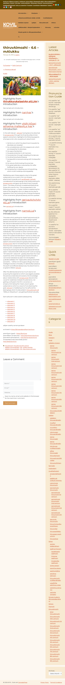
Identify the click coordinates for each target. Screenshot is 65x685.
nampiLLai (9, 206)
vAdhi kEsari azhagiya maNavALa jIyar (19, 125)
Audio (5, 73)
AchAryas (22, 1)
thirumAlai (53, 529)
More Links (52, 308)
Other (51, 541)
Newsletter (44, 5)
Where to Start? (14, 1)
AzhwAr (19, 133)
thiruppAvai (54, 539)
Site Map (17, 3)
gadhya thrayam (55, 549)
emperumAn (9, 135)
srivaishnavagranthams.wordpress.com (55, 272)
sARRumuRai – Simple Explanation (29, 27)
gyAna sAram (54, 565)
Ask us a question (21, 5)
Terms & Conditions (56, 682)
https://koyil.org (21, 333)
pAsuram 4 (11, 307)
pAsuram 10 (11, 319)
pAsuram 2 (11, 303)
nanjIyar (26, 112)
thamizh (51, 606)
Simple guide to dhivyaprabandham (29, 32)
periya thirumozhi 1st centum (56, 352)
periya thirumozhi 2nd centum (55, 359)
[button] (19, 37)
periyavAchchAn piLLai (22, 201)
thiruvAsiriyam (55, 455)
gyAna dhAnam (25, 3)
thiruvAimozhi (43, 22)
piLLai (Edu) (29, 1)
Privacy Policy (45, 682)
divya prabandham (50, 1)
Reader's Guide (54, 259)
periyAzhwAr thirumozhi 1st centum (56, 494)
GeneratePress (22, 682)
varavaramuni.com (55, 306)
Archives (52, 671)
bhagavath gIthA (39, 1)
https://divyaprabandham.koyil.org (22, 329)
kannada (52, 466)
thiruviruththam (55, 463)
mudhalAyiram (47, 18)
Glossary (48, 27)
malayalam (52, 468)
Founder (29, 5)
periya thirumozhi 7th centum (56, 393)
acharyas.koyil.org (55, 281)
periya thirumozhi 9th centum (56, 406)
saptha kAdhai (55, 571)
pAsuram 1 (10, 301)
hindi (50, 340)
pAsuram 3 (11, 305)
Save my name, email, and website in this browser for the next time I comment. (22, 397)
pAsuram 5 (11, 309)
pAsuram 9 (11, 317)
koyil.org (51, 263)
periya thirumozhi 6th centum (56, 386)
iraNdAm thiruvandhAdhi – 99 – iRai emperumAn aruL (20, 349)
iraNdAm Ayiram (23, 22)
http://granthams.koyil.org (30, 335)
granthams (6, 3)
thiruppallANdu (55, 531)
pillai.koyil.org (53, 294)
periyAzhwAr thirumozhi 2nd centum (55, 501)
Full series (6, 65)
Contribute (36, 5)
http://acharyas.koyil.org (29, 337)
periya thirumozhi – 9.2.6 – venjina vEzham (55, 81)
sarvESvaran (25, 179)
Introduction (22, 13)
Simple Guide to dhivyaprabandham (55, 599)
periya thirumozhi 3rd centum (56, 366)
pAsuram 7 (11, 313)
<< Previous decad (9, 69)
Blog (50, 335)
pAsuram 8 (11, 315)
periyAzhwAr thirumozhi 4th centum (56, 515)
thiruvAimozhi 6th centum (21, 345)
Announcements (47, 3)
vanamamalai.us (54, 304)
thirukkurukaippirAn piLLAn (20, 101)
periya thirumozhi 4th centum (56, 372)
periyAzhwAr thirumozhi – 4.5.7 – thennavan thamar (55, 69)
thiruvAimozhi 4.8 (33, 290)
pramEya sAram (55, 568)
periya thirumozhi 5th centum (56, 379)
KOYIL (10, 24)
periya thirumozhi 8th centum (56, 399)
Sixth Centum (17, 65)
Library (50, 5)
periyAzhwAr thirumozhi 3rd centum (56, 508)
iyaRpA (34, 22)
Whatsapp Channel (36, 3)
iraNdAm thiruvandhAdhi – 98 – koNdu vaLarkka (18, 347)
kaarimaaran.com (55, 296)
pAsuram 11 (11, 321)
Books (12, 3)
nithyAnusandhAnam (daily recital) (29, 18)
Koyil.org (5, 1)
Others (53, 22)
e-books (56, 27)
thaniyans (34, 13)
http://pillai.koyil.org (9, 341)
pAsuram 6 (11, 311)
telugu (51, 604)
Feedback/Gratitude (9, 5)
